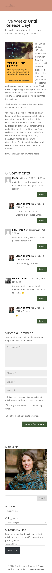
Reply (42, 194)
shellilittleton (19, 278)
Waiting (21, 33)
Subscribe (12, 550)
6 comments (33, 33)
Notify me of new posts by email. (24, 416)
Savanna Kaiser (37, 569)
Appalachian (11, 33)
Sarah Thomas (24, 203)
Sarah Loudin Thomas (18, 30)
